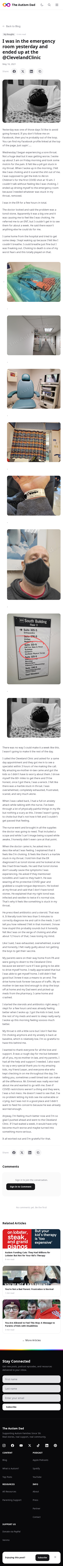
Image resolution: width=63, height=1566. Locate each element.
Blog (4, 1460)
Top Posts (7, 1476)
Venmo (5, 1540)
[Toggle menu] (57, 5)
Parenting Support (11, 1500)
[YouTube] (23, 1445)
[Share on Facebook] (14, 71)
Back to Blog (13, 26)
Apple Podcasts (40, 1460)
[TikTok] (40, 1445)
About (36, 1491)
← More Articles (31, 1340)
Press (35, 1500)
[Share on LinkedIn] (31, 71)
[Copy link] (40, 71)
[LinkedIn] (48, 1445)
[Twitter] (31, 1445)
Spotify (36, 1468)
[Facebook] (14, 1445)
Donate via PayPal (11, 1531)
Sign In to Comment (20, 1186)
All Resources (9, 1491)
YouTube (37, 1476)
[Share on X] (22, 71)
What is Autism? (10, 1468)
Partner (36, 1508)
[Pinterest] (57, 1445)
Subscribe (11, 1406)
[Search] (49, 5)
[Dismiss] (55, 1557)
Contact (37, 1517)
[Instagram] (5, 1445)
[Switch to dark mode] (42, 5)
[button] (31, 101)
